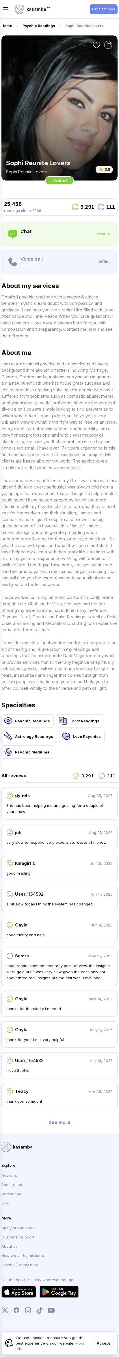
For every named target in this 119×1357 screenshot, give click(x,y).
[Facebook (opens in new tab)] (16, 1310)
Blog (5, 1203)
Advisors (9, 1175)
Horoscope (11, 1193)
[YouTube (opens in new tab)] (51, 1310)
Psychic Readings (39, 26)
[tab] (34, 777)
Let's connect (103, 9)
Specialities (11, 1184)
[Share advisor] (108, 45)
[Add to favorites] (96, 45)
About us (9, 1246)
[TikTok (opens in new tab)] (39, 1310)
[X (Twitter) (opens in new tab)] (4, 1310)
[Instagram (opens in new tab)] (28, 1310)
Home (6, 26)
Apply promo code (18, 1228)
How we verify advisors (22, 1255)
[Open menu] (6, 9)
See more (59, 1122)
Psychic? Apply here (19, 1264)
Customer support (17, 1237)
